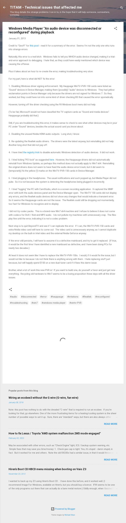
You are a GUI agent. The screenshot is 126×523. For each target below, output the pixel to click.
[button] (115, 29)
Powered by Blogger (65, 509)
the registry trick (31, 152)
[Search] (122, 8)
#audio (13, 296)
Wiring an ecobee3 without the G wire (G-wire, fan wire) (43, 397)
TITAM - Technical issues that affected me (46, 7)
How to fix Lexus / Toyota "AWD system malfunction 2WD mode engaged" (55, 433)
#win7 (35, 302)
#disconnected (28, 296)
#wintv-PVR (75, 302)
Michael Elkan (70, 515)
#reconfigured (102, 296)
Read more (110, 424)
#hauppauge (57, 296)
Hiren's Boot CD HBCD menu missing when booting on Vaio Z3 (47, 469)
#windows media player (53, 302)
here (52, 159)
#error (43, 296)
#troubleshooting (19, 302)
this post (34, 45)
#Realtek (86, 296)
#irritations (72, 296)
